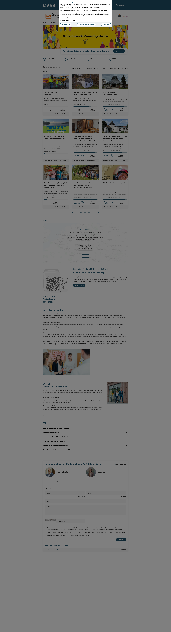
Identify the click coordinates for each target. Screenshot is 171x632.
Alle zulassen (106, 24)
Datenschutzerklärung (72, 13)
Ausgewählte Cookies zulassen (86, 24)
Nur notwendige (66, 24)
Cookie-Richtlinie (105, 11)
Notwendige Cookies (65, 20)
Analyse (73, 20)
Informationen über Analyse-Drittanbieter (68, 17)
